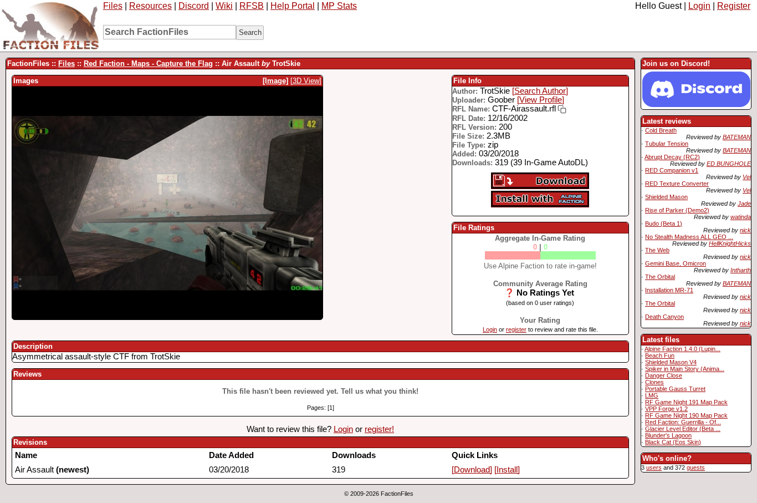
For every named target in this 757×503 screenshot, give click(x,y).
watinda (740, 217)
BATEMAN (737, 137)
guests (696, 467)
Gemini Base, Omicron (675, 263)
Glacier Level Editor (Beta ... (682, 428)
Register (733, 6)
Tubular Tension (666, 143)
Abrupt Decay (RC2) (672, 157)
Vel (747, 177)
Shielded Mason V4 (671, 362)
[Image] (275, 81)
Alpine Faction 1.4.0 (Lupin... (682, 349)
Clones (654, 382)
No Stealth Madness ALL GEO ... (689, 236)
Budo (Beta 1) (663, 223)
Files (112, 6)
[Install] (507, 469)
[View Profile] (540, 99)
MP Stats (339, 6)
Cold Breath (661, 130)
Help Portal (292, 6)
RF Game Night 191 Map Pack (686, 402)
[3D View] (305, 81)
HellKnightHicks (730, 243)
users (654, 467)
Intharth (740, 270)
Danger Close (663, 375)
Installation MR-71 (669, 290)
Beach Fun (659, 355)
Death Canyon (664, 316)
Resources (150, 6)
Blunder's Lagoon (668, 435)
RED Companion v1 (671, 170)
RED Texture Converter (677, 183)
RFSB (251, 6)
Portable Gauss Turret (675, 388)
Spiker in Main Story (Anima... (684, 368)
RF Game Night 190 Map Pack (686, 415)
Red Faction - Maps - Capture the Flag (148, 63)
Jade (744, 203)
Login (699, 6)
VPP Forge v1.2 (666, 408)
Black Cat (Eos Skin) (673, 442)
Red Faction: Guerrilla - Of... (683, 422)
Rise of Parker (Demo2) (677, 210)
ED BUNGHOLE (729, 163)
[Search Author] (540, 91)
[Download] (472, 469)
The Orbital (660, 276)
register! (379, 429)
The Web (657, 250)
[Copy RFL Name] (561, 109)
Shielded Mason (666, 197)
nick (745, 230)
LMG (651, 395)
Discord (193, 6)
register (516, 329)
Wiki (224, 6)
